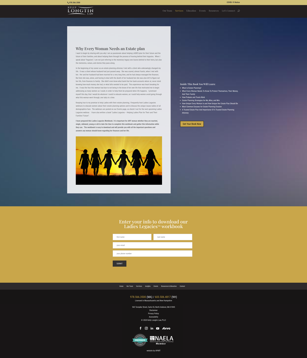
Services (179, 11)
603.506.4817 (163, 297)
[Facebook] (140, 328)
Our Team (167, 11)
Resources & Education (169, 286)
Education (191, 11)
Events (202, 11)
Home (121, 286)
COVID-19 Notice (233, 2)
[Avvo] (166, 328)
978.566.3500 (74, 2)
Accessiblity (153, 317)
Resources (214, 11)
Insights (148, 286)
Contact (182, 286)
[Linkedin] (152, 328)
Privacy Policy (153, 313)
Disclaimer (153, 310)
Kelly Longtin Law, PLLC (157, 320)
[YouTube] (157, 328)
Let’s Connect (228, 11)
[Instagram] (146, 328)
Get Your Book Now (192, 123)
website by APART (153, 350)
